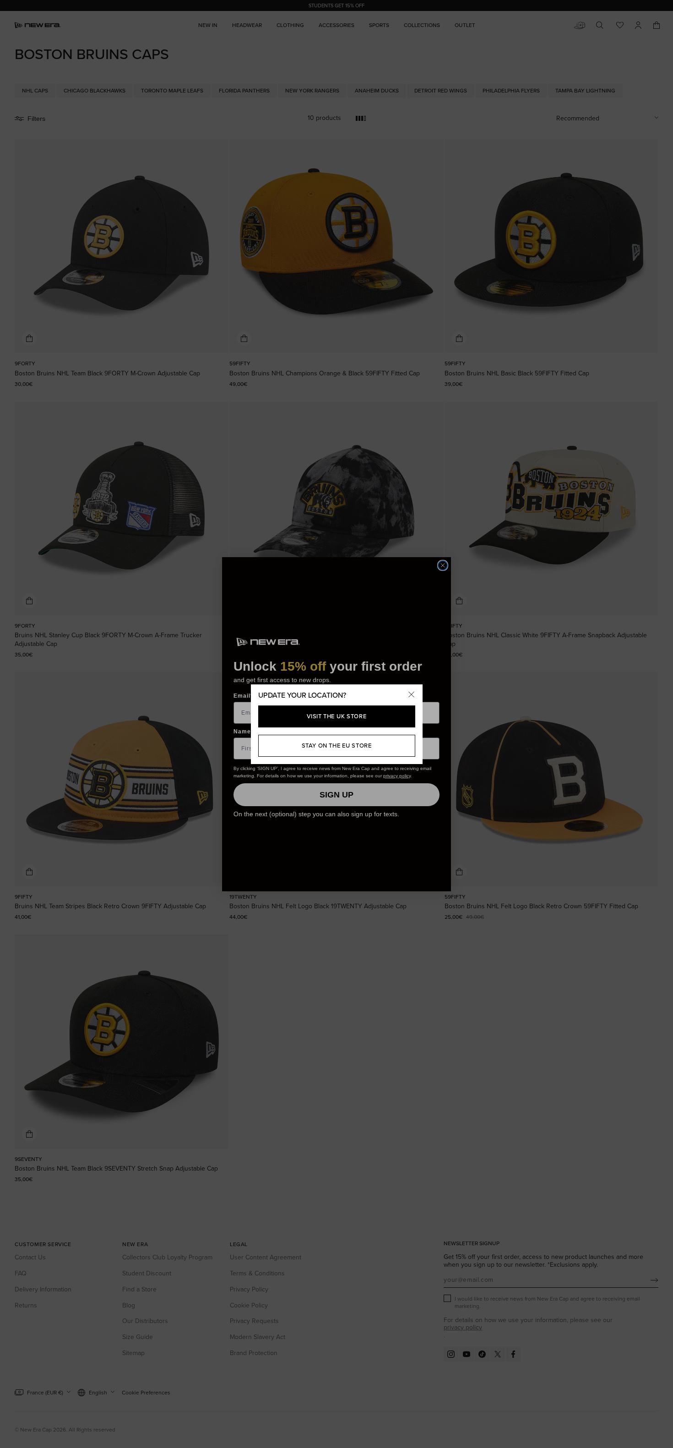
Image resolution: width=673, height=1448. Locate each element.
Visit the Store (337, 716)
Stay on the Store (337, 745)
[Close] (411, 695)
